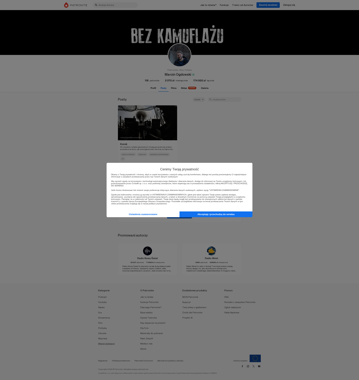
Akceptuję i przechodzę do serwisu (216, 214)
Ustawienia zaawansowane (143, 214)
